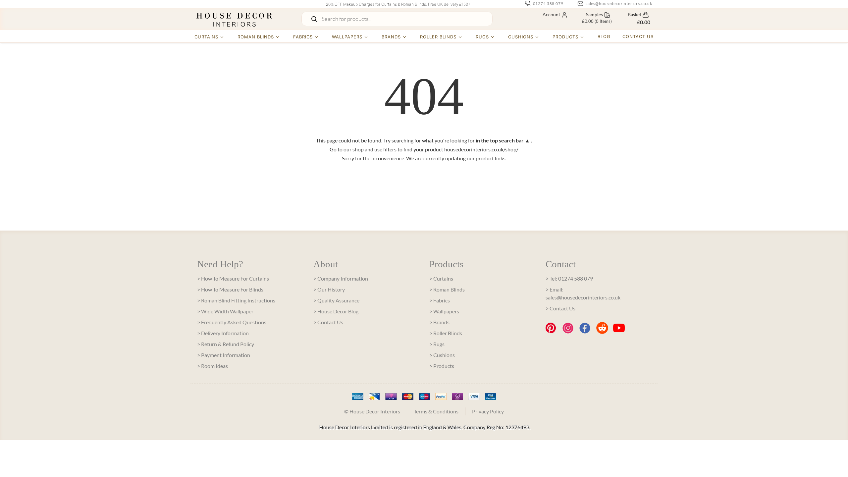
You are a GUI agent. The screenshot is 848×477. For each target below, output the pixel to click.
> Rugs (437, 344)
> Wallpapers (444, 311)
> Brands (439, 322)
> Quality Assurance (336, 300)
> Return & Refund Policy (225, 344)
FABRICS (303, 36)
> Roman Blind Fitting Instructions (236, 300)
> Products (441, 366)
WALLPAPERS (347, 36)
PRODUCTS (565, 36)
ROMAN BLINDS (256, 36)
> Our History (329, 289)
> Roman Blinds (447, 289)
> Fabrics (439, 300)
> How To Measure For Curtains (233, 278)
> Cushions (442, 355)
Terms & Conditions (436, 411)
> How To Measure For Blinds (230, 289)
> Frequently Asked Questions (231, 322)
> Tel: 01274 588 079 (569, 278)
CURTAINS (206, 36)
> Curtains (441, 278)
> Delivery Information (223, 333)
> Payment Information (223, 355)
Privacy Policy (488, 411)
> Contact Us (328, 322)
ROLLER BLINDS (438, 36)
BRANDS (391, 36)
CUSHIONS (520, 36)
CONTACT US (638, 36)
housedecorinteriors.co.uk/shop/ (481, 149)
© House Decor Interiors (372, 411)
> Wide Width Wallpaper (225, 311)
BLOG (604, 36)
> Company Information (340, 278)
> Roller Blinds (445, 333)
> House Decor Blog (335, 311)
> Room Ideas (212, 366)
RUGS (482, 36)
